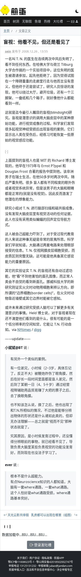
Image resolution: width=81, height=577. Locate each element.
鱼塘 (38, 21)
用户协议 (34, 558)
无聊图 (27, 21)
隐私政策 (47, 558)
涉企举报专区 (64, 570)
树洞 (16, 21)
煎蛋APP (59, 558)
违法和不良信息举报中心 (40, 570)
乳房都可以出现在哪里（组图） (52, 515)
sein (8, 51)
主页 (6, 31)
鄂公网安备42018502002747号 (54, 562)
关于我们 (22, 558)
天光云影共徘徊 (18, 515)
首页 (6, 21)
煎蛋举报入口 (16, 570)
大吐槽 (58, 21)
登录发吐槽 (42, 544)
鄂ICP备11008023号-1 (21, 562)
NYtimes (24, 329)
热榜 (47, 21)
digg (37, 329)
